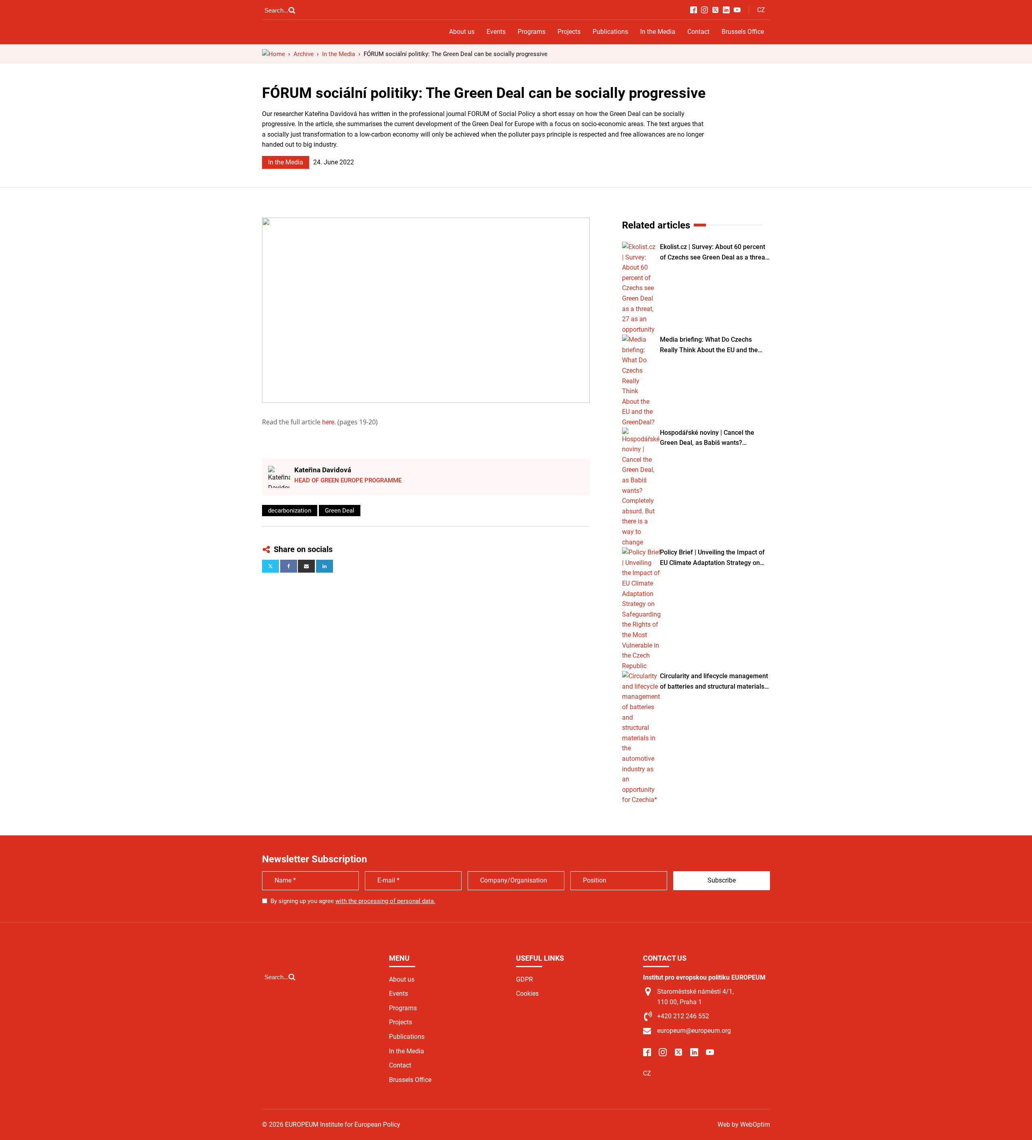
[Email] (306, 566)
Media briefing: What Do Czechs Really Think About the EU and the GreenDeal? (709, 345)
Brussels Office (743, 31)
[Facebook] (288, 566)
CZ (761, 10)
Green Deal (339, 510)
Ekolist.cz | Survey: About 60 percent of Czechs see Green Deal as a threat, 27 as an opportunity (714, 252)
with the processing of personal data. (385, 901)
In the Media (657, 31)
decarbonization (289, 510)
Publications (610, 31)
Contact (698, 31)
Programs (531, 31)
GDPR (524, 979)
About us (461, 31)
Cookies (527, 993)
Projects (569, 31)
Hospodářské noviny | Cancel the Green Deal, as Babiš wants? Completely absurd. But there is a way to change (714, 438)
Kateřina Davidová (322, 470)
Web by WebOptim (744, 1124)
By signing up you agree (352, 901)
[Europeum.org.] (273, 54)
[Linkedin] (324, 566)
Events (496, 31)
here (328, 422)
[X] (270, 566)
